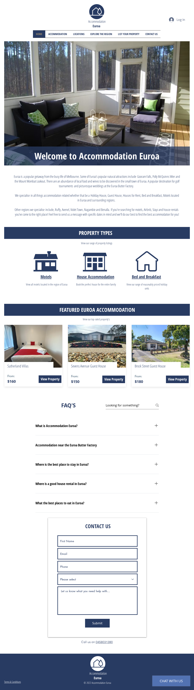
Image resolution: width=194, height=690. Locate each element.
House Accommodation (95, 276)
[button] (78, 34)
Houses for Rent (131, 195)
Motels (167, 195)
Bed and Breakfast (146, 276)
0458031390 (104, 642)
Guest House (115, 195)
